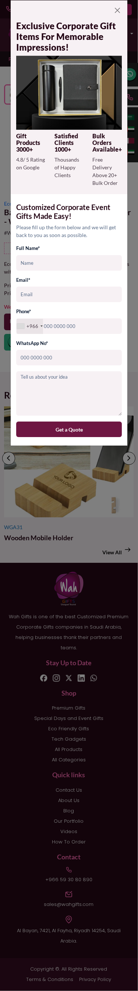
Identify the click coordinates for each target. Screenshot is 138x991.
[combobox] (30, 326)
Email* (23, 280)
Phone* (23, 311)
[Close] (117, 10)
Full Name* (28, 248)
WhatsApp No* (32, 343)
